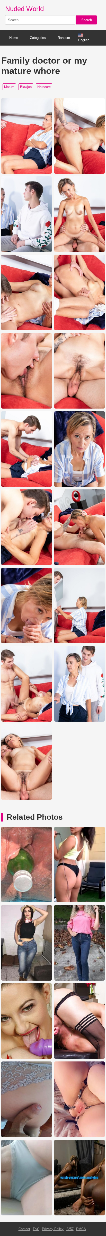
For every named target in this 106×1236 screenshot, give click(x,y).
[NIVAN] (79, 979)
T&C (36, 1229)
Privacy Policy (53, 1229)
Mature (9, 87)
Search (86, 20)
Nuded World (24, 8)
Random (64, 38)
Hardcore (44, 87)
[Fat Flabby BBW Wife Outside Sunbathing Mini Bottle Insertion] (26, 901)
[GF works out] (79, 901)
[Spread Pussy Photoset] (79, 1136)
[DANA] (79, 1058)
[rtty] (26, 979)
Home (13, 38)
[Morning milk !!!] (26, 1136)
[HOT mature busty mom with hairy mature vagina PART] (26, 1058)
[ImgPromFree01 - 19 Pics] (26, 1214)
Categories (38, 38)
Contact (24, 1229)
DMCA (81, 1229)
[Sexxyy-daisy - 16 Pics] (79, 1214)
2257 (70, 1229)
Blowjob (26, 87)
